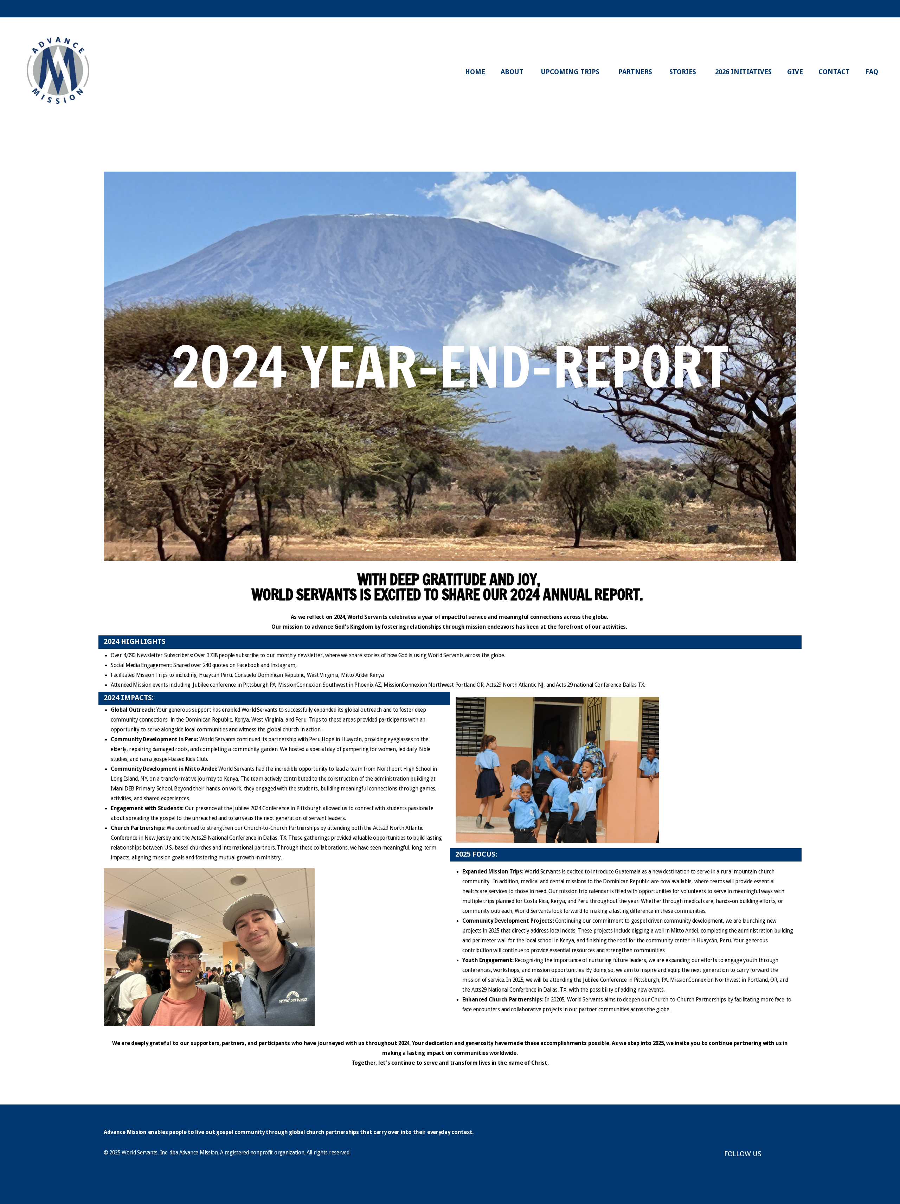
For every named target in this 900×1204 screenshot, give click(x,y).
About (513, 72)
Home (475, 72)
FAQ (871, 72)
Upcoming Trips (572, 72)
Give (795, 72)
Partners (636, 72)
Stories (684, 72)
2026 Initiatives (743, 72)
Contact (834, 72)
